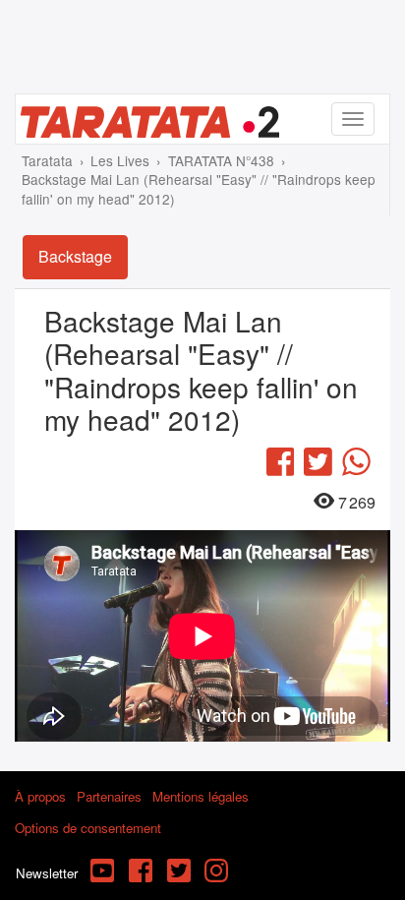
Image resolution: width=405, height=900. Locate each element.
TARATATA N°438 (221, 160)
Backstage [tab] (75, 256)
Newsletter (47, 873)
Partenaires (109, 796)
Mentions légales (200, 796)
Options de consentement (88, 827)
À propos (40, 796)
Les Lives (119, 160)
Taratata (47, 160)
